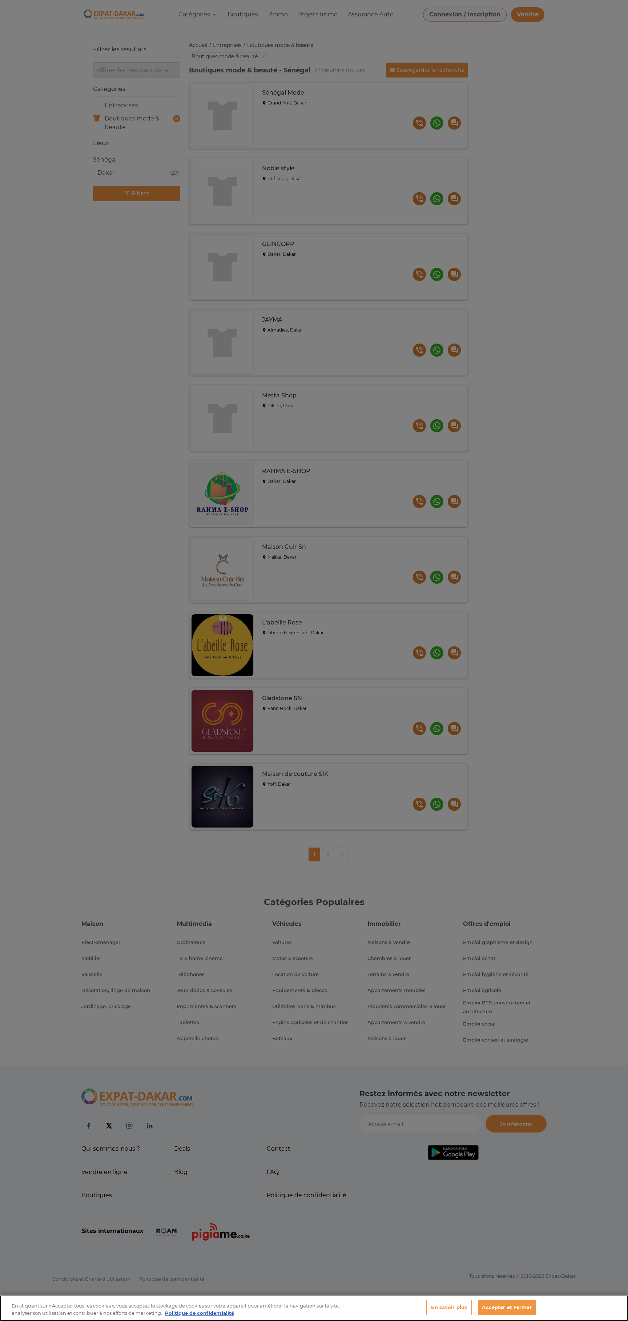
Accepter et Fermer (507, 1307)
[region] (314, 1308)
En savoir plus (449, 1307)
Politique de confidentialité (199, 1313)
